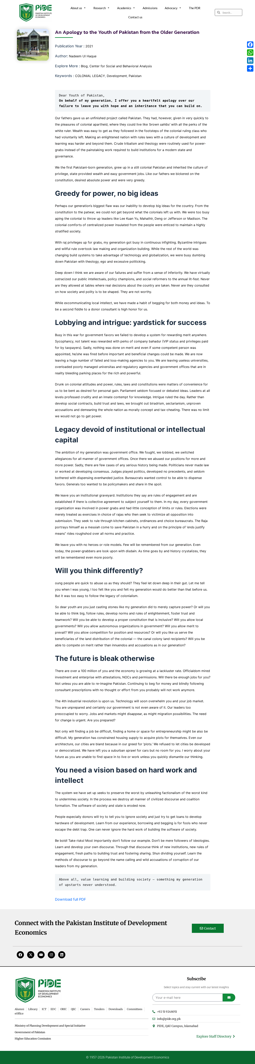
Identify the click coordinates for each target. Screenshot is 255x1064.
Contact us (135, 17)
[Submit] (229, 998)
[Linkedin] (61, 954)
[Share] (250, 68)
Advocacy (171, 8)
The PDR (194, 8)
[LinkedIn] (250, 60)
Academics (124, 8)
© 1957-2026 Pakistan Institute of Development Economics (127, 1057)
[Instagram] (51, 954)
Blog (84, 66)
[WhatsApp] (250, 53)
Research (99, 8)
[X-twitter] (30, 954)
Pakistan (135, 76)
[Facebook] (20, 954)
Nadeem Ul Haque (82, 56)
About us (76, 8)
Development (117, 76)
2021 (89, 46)
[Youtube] (41, 954)
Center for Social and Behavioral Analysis (120, 66)
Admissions (150, 8)
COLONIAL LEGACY (90, 76)
